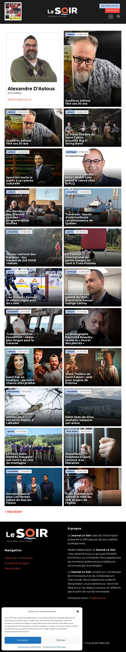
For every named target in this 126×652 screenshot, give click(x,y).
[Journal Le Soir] (63, 12)
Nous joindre (12, 568)
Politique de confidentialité (29, 647)
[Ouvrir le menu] (110, 16)
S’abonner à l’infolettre (19, 558)
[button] (77, 611)
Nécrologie (109, 5)
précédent (14, 511)
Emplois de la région (17, 563)
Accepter (22, 640)
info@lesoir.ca (97, 598)
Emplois (112, 10)
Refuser (61, 640)
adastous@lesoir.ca (19, 99)
